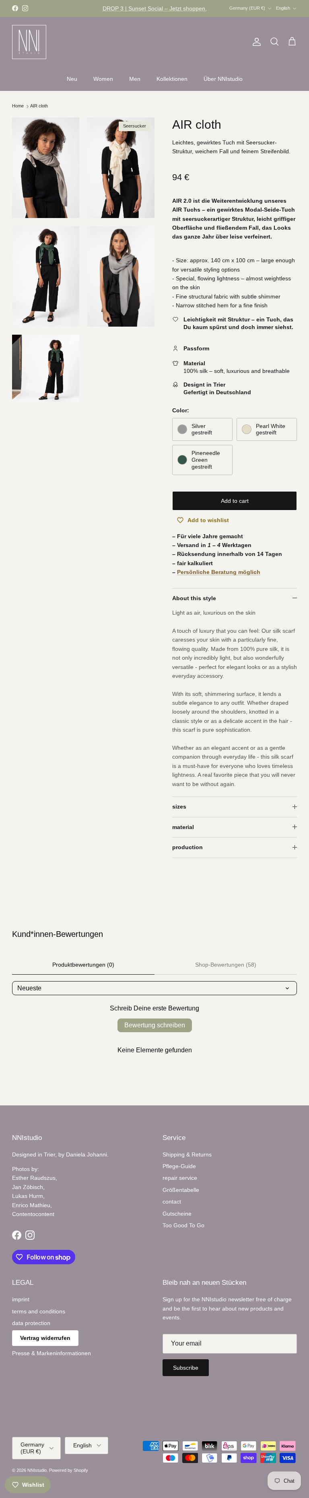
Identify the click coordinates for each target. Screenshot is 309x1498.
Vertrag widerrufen (45, 1338)
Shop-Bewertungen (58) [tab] (225, 964)
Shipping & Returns (187, 1154)
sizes (179, 806)
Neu (72, 79)
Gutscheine (177, 1213)
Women (103, 79)
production (187, 847)
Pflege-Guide (179, 1166)
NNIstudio (37, 1470)
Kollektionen (172, 79)
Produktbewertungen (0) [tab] (83, 964)
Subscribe (185, 1367)
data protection (31, 1323)
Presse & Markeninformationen (51, 1353)
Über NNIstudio (223, 79)
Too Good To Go (183, 1225)
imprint (20, 1299)
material (183, 827)
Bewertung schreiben (154, 1025)
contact (172, 1201)
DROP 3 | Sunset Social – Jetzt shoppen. (155, 8)
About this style (194, 598)
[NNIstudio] (29, 42)
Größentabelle (181, 1190)
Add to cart (235, 501)
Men (134, 79)
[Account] (255, 42)
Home (18, 106)
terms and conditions (38, 1311)
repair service (180, 1178)
